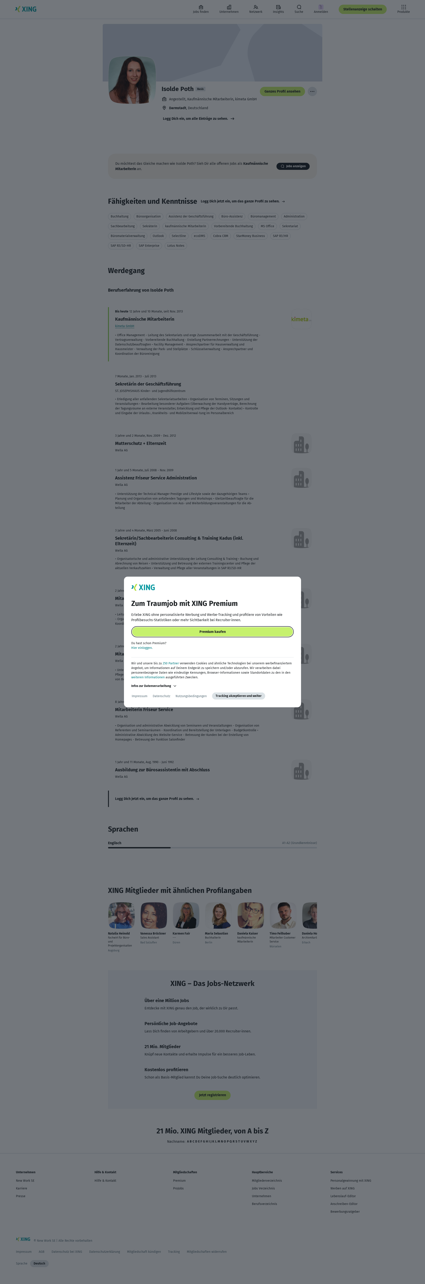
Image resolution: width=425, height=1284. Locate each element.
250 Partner (171, 663)
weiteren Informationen (148, 677)
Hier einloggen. (142, 648)
